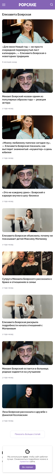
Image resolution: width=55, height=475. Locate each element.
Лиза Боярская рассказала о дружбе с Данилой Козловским (24, 413)
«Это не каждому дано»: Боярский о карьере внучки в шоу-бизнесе (23, 194)
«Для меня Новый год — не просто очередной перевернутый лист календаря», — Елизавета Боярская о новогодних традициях (24, 51)
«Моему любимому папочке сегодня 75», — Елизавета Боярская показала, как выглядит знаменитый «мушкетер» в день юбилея (27, 147)
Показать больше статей (27, 434)
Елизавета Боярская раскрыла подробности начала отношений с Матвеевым (22, 325)
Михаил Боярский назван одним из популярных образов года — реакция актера (24, 99)
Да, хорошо (27, 467)
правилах (24, 461)
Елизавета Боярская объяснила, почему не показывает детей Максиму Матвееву (27, 237)
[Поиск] (51, 5)
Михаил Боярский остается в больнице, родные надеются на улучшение (25, 370)
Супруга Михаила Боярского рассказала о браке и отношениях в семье (27, 280)
